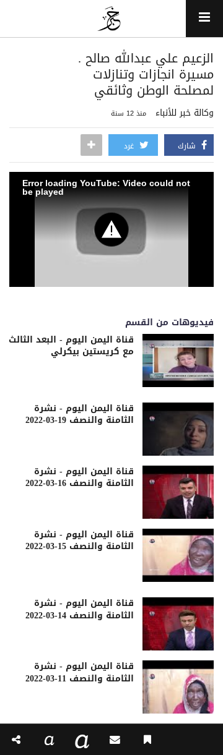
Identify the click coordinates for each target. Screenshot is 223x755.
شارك (188, 146)
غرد (130, 146)
